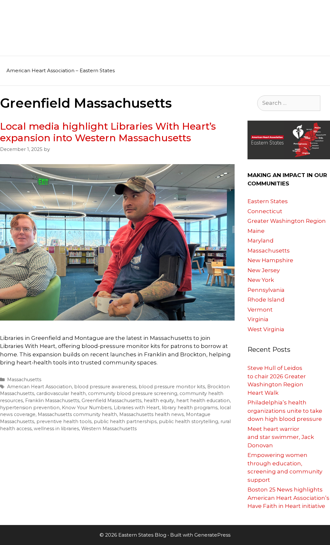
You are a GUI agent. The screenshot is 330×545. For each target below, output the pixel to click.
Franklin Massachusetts (52, 400)
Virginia (258, 319)
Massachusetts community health (77, 414)
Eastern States (268, 201)
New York (261, 280)
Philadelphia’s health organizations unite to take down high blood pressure (285, 410)
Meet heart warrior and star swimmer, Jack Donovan (281, 437)
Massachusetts (24, 379)
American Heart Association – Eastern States (60, 70)
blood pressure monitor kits (172, 387)
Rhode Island (266, 299)
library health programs (190, 408)
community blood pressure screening (132, 393)
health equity (159, 400)
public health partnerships (125, 421)
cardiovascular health (61, 393)
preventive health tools (64, 421)
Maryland (261, 240)
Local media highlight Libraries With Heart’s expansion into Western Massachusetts (108, 132)
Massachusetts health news (151, 414)
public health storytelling (188, 421)
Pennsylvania (266, 290)
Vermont (260, 309)
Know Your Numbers (87, 408)
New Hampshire (270, 260)
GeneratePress (212, 535)
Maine (256, 231)
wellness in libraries (56, 428)
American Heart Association (39, 387)
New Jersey (264, 270)
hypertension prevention (30, 408)
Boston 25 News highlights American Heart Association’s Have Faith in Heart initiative (288, 497)
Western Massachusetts (109, 428)
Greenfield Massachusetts (111, 400)
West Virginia (266, 329)
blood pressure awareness (105, 387)
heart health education (203, 400)
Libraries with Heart (137, 408)
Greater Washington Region (287, 221)
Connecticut (265, 211)
